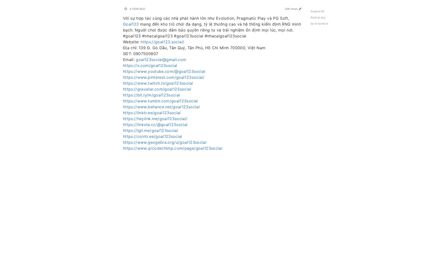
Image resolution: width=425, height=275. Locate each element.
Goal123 (131, 24)
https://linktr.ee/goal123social (152, 112)
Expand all (317, 11)
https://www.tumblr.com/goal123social (160, 100)
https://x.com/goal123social (150, 65)
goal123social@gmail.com (161, 59)
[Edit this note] (300, 9)
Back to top (318, 17)
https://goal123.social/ (162, 41)
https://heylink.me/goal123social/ (155, 118)
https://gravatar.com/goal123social (157, 89)
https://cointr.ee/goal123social (152, 136)
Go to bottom (319, 23)
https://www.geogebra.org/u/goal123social (164, 142)
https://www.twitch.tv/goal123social (158, 83)
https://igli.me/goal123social (150, 130)
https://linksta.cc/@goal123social (155, 124)
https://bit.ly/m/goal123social (151, 95)
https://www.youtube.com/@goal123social (164, 71)
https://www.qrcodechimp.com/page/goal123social (172, 148)
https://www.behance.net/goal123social (161, 106)
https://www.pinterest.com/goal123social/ (163, 77)
